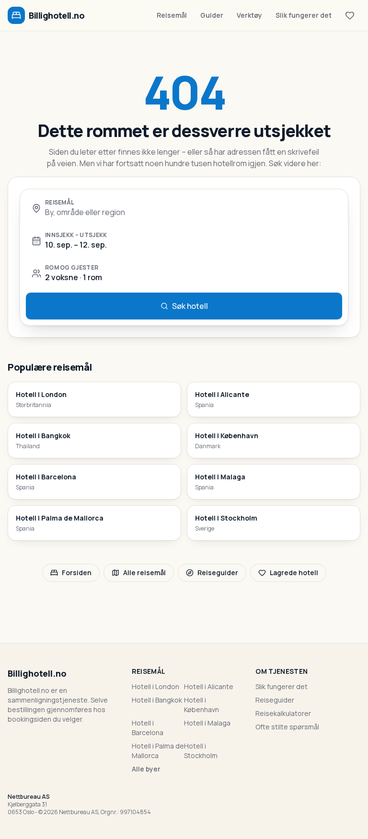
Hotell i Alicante (208, 686)
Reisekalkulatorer (283, 713)
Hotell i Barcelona (147, 727)
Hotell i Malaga (207, 722)
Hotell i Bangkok (157, 699)
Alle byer (146, 768)
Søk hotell (190, 306)
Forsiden (77, 572)
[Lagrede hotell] (349, 15)
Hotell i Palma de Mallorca (158, 750)
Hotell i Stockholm (201, 750)
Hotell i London (155, 686)
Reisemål (172, 15)
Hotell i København (201, 704)
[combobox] (190, 212)
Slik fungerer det (304, 15)
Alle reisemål (144, 572)
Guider (211, 15)
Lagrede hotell (294, 572)
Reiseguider (217, 572)
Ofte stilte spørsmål (287, 726)
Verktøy (249, 15)
